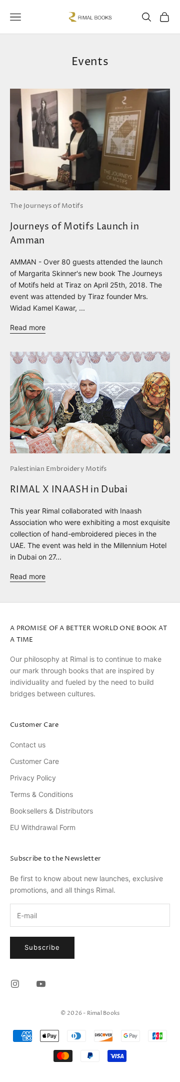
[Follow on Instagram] (15, 984)
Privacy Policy (33, 777)
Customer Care (34, 761)
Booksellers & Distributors (51, 810)
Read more (28, 327)
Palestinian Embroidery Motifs (58, 468)
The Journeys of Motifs (46, 205)
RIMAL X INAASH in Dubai (69, 490)
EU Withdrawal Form (43, 827)
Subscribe (42, 947)
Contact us (28, 744)
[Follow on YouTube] (41, 984)
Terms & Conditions (41, 794)
